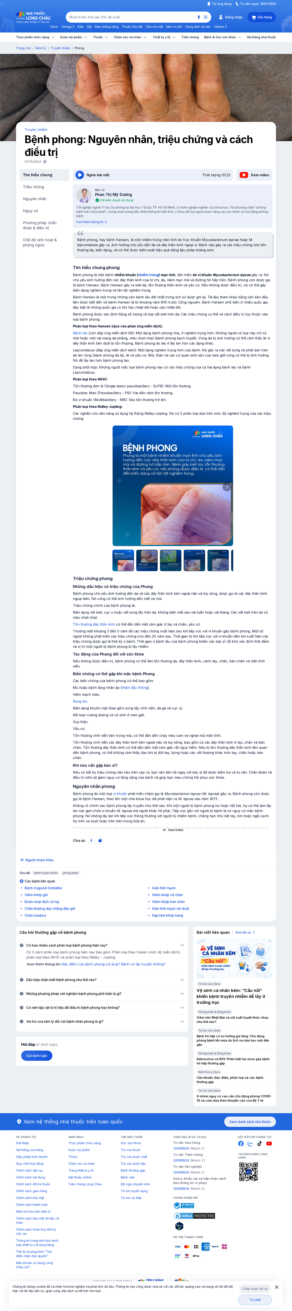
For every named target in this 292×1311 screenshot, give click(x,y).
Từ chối (255, 1300)
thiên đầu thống (134, 687)
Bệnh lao (80, 333)
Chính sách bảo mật (30, 1198)
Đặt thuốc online (79, 1177)
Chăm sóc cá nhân (81, 1163)
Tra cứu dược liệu (133, 1163)
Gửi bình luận (36, 1056)
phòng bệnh (70, 872)
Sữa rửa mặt (154, 26)
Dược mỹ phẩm (79, 1150)
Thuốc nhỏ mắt (132, 26)
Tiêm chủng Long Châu (85, 1184)
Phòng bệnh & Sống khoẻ (214, 1012)
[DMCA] (194, 1216)
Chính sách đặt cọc (29, 1170)
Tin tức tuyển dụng (134, 1191)
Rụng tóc (80, 701)
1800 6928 (268, 4)
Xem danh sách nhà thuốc (250, 1122)
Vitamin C (220, 26)
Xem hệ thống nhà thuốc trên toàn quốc (73, 1122)
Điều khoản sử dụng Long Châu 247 (34, 1265)
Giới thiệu (22, 1143)
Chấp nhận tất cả (255, 1288)
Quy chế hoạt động (29, 1163)
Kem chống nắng (106, 26)
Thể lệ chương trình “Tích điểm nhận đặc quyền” (34, 1254)
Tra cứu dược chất (134, 1157)
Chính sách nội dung (30, 1177)
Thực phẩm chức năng (84, 1143)
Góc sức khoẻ (131, 1143)
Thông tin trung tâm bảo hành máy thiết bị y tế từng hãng (37, 1243)
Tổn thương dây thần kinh (94, 624)
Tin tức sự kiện (131, 1198)
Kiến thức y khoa (209, 1072)
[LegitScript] (194, 1226)
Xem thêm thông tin (89, 222)
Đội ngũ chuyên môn (135, 1184)
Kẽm (81, 26)
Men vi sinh (174, 26)
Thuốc (73, 1157)
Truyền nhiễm (60, 48)
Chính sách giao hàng (31, 1191)
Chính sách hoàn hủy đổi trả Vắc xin (36, 1232)
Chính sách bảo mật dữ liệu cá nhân (37, 1220)
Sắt (89, 26)
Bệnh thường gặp (133, 1170)
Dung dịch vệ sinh (198, 26)
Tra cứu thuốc (131, 1150)
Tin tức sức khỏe (209, 983)
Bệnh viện (128, 1177)
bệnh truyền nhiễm (46, 872)
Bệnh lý (40, 48)
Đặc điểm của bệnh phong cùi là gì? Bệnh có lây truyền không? (113, 964)
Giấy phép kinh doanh (32, 1157)
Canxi (54, 26)
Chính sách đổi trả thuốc (33, 1184)
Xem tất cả (243, 932)
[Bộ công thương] (183, 1205)
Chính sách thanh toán (32, 1204)
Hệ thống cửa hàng (29, 1150)
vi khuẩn (120, 794)
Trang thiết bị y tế (80, 1170)
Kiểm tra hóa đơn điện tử (33, 1211)
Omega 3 (67, 26)
